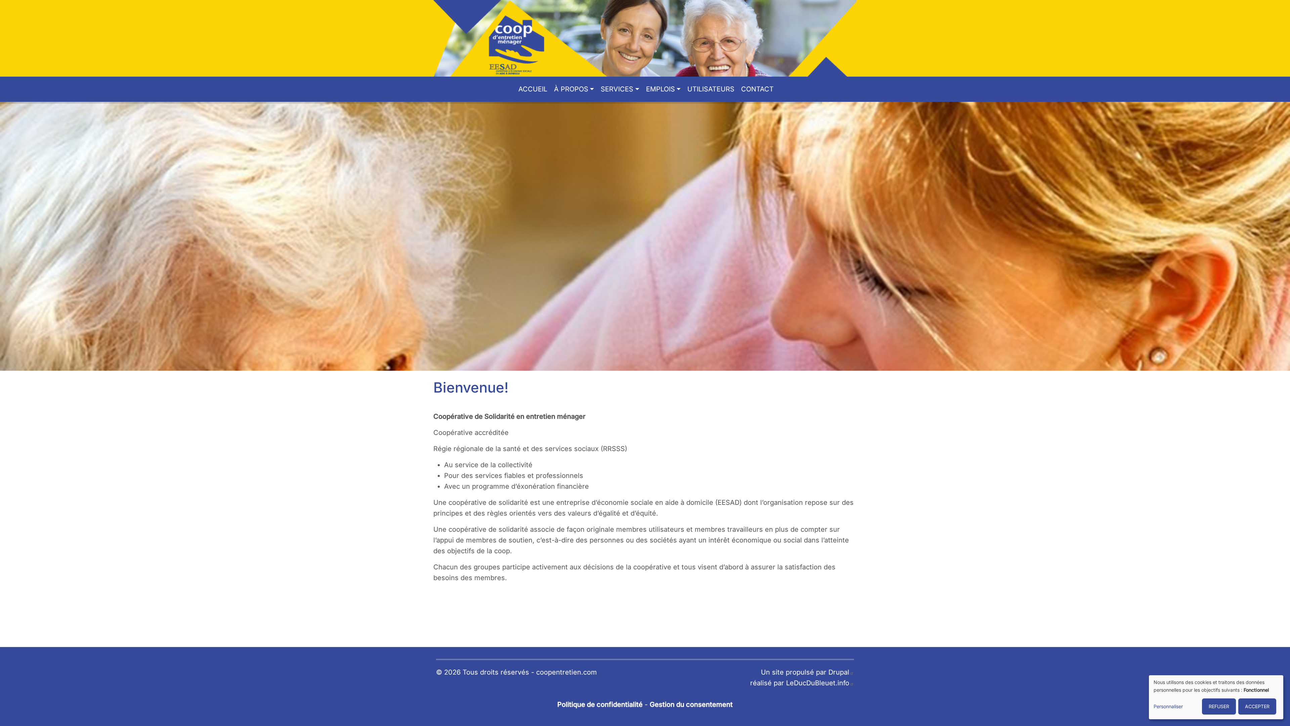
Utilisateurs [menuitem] (710, 89)
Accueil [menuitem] (532, 89)
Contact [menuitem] (757, 89)
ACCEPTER (1257, 706)
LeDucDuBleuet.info (817, 683)
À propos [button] (571, 89)
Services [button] (617, 89)
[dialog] (1216, 697)
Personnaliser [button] (1168, 706)
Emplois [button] (660, 89)
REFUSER (1219, 706)
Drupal (838, 672)
